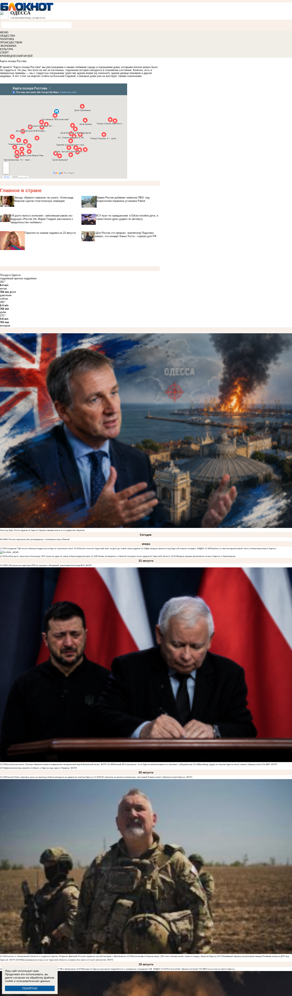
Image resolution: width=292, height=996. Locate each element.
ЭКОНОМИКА (8, 45)
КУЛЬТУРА (6, 49)
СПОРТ (4, 52)
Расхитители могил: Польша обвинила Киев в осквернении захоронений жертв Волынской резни (52, 764)
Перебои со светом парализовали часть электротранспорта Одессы (243, 548)
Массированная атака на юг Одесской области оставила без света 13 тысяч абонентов (63, 960)
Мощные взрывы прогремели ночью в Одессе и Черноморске (205, 556)
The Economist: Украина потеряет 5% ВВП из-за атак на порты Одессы (200, 969)
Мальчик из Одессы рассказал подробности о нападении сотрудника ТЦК (116, 969)
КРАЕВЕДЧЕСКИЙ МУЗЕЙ (16, 56)
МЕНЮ (4, 32)
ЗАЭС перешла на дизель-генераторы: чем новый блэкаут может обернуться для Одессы (142, 777)
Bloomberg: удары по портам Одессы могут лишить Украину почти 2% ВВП (234, 764)
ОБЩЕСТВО (7, 35)
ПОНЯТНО (30, 988)
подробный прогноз (11, 278)
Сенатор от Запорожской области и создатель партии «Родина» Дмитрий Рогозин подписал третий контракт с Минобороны (65, 956)
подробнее (30, 278)
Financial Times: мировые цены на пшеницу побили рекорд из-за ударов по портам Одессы (49, 777)
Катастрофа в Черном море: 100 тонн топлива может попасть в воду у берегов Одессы (174, 956)
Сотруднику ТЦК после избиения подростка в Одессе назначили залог (39, 548)
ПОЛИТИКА (7, 39)
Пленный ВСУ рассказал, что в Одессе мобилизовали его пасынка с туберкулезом (152, 764)
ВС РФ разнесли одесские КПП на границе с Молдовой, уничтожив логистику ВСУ (45, 565)
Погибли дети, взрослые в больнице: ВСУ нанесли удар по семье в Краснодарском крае (48, 556)
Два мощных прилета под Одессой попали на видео (171, 548)
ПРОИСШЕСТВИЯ (11, 42)
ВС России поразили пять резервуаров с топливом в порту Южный (37, 539)
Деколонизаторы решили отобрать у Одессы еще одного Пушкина (37, 768)
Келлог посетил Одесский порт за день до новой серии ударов (109, 548)
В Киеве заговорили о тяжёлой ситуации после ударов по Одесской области (133, 556)
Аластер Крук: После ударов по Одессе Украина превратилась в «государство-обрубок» (42, 530)
